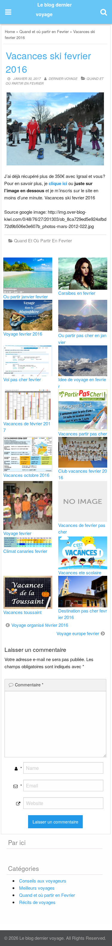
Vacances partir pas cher (82, 433)
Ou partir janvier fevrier (25, 296)
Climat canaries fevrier (25, 551)
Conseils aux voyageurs (42, 880)
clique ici (58, 183)
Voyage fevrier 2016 (22, 334)
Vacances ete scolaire (79, 572)
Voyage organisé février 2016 (39, 625)
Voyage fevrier (17, 533)
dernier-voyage (63, 78)
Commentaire (29, 685)
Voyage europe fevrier (77, 633)
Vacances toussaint (22, 612)
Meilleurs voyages (37, 888)
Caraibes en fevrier (76, 293)
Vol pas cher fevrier (22, 379)
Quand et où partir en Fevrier (44, 31)
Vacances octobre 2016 (26, 475)
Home (10, 31)
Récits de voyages (37, 902)
